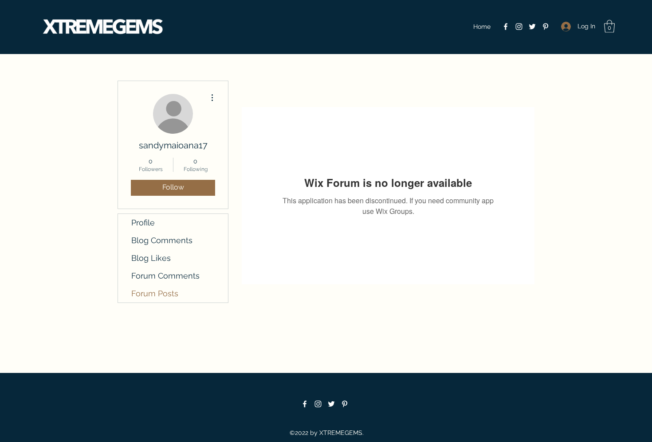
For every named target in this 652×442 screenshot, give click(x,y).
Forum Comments (165, 275)
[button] (609, 26)
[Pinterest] (545, 26)
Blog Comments (161, 240)
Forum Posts (154, 293)
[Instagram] (519, 26)
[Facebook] (505, 26)
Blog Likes (151, 258)
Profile (143, 222)
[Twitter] (532, 26)
